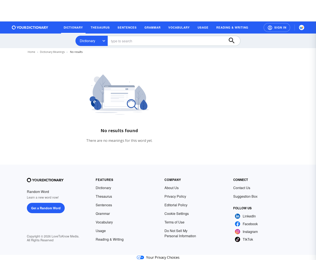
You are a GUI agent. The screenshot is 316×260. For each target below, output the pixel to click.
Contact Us (241, 187)
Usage (101, 230)
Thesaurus (104, 196)
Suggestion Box (245, 196)
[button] (277, 27)
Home (31, 52)
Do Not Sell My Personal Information (180, 233)
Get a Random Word (46, 208)
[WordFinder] (301, 27)
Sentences (104, 204)
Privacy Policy (175, 196)
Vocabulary (104, 222)
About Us (171, 187)
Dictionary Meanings (52, 52)
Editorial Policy (175, 204)
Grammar (103, 213)
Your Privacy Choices (162, 257)
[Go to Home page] (30, 27)
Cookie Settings (176, 213)
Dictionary (87, 40)
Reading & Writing (110, 239)
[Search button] (233, 41)
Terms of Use (174, 222)
